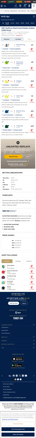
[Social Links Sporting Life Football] (21, 379)
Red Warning (20, 45)
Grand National (5, 333)
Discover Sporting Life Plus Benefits (17, 161)
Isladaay (19, 81)
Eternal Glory (20, 111)
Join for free (14, 303)
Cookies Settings (18, 423)
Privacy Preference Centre (9, 392)
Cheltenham (4, 327)
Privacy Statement (7, 389)
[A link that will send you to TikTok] (22, 376)
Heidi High (19, 96)
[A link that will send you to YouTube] (25, 376)
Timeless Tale (11, 276)
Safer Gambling (18, 403)
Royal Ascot (4, 330)
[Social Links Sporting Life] (15, 379)
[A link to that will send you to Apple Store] (18, 359)
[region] (18, 425)
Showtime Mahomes (19, 63)
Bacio (9, 286)
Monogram (10, 265)
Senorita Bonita (12, 271)
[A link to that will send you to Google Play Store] (18, 366)
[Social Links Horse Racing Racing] (18, 379)
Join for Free (13, 156)
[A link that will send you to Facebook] (13, 376)
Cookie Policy (6, 394)
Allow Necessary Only (18, 429)
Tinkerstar (19, 126)
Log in (28, 156)
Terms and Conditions (8, 384)
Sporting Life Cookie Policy (10, 419)
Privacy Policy (6, 386)
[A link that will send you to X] (19, 376)
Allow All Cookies (18, 434)
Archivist (10, 281)
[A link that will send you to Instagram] (16, 376)
